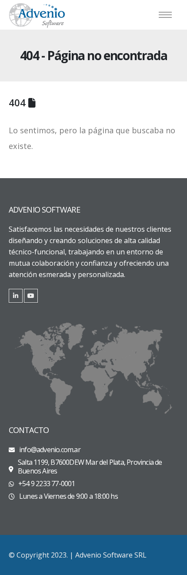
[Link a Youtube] (31, 296)
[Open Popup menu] (165, 14)
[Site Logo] (37, 14)
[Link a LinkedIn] (16, 296)
